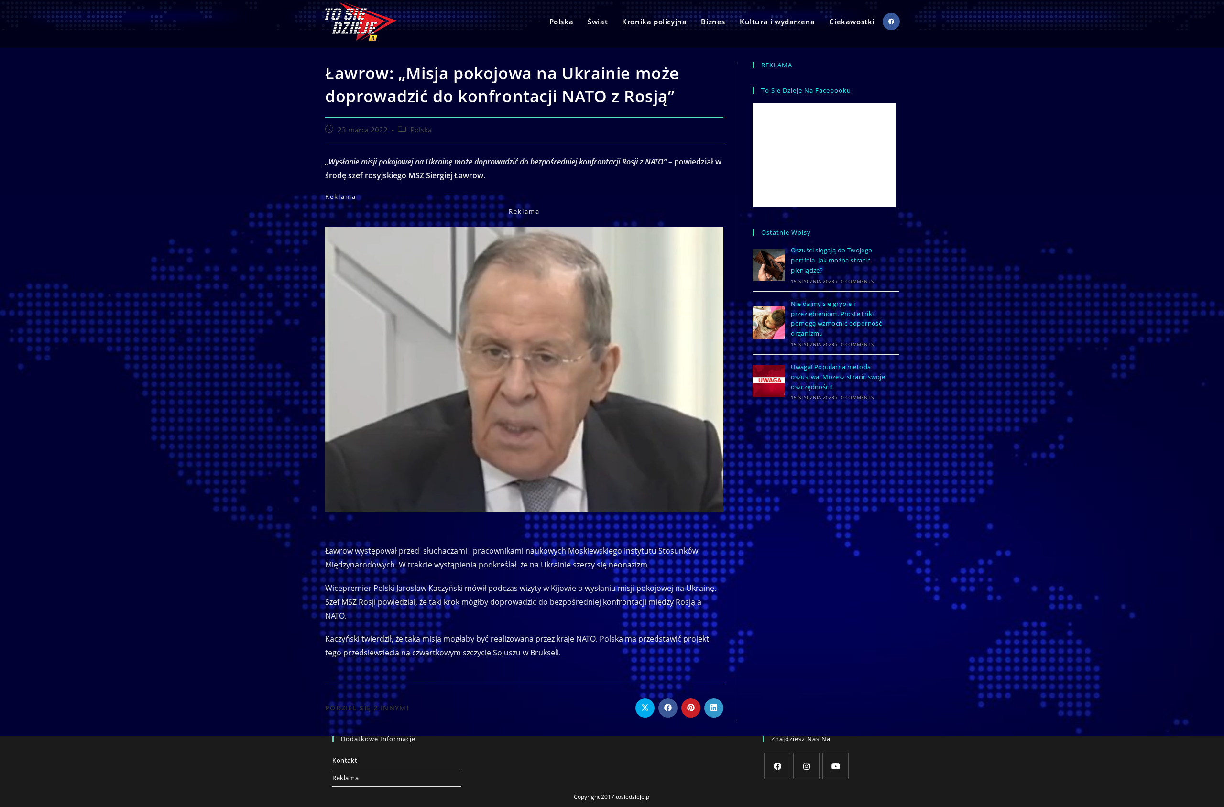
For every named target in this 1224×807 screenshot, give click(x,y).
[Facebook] (777, 766)
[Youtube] (835, 766)
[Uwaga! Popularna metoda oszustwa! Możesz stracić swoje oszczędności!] (769, 381)
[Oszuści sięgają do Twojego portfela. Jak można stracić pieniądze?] (769, 265)
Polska (421, 129)
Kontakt (344, 760)
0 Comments (857, 281)
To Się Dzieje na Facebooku (806, 90)
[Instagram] (806, 766)
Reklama (345, 778)
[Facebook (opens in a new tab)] (891, 21)
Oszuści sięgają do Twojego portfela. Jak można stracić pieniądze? (831, 260)
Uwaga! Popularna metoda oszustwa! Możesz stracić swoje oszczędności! (838, 376)
